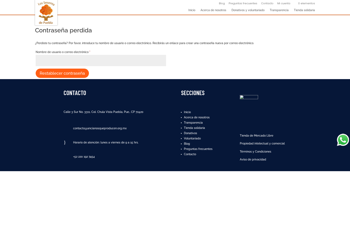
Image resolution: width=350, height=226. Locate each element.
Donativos (190, 133)
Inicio (191, 10)
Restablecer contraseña (62, 73)
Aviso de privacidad (253, 159)
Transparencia (279, 10)
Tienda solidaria (304, 10)
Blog (222, 3)
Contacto (267, 3)
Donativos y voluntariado (248, 10)
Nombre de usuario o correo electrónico (70, 52)
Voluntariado (192, 138)
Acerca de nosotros (213, 10)
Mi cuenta (283, 3)
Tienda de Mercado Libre (256, 135)
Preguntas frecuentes (243, 3)
